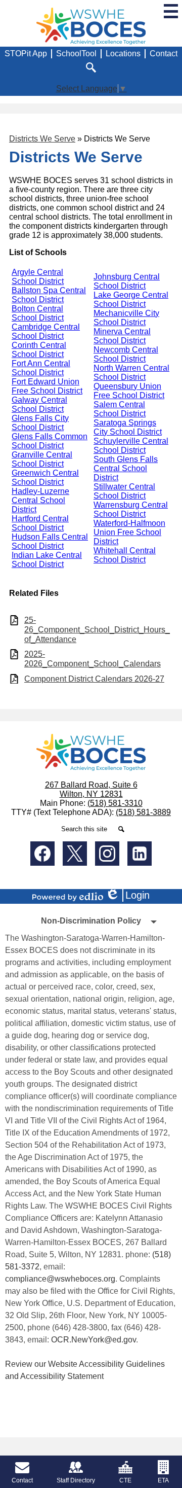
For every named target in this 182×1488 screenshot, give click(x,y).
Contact (163, 53)
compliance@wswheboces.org (60, 1278)
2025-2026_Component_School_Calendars (92, 659)
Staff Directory (76, 1480)
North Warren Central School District (131, 372)
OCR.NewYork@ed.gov (93, 1339)
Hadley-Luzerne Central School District (40, 500)
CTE (125, 1480)
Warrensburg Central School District (131, 509)
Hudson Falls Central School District (50, 541)
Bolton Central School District (38, 313)
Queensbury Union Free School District (129, 391)
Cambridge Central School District (46, 331)
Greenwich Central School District (45, 477)
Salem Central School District (120, 409)
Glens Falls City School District (40, 423)
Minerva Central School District (122, 336)
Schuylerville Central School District (131, 445)
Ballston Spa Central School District (49, 295)
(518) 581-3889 (143, 812)
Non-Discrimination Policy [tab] (91, 920)
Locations (123, 53)
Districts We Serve (42, 138)
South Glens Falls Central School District (126, 468)
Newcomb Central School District (126, 354)
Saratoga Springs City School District (128, 427)
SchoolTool (76, 53)
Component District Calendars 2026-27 (94, 679)
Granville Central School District (42, 459)
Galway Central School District (39, 404)
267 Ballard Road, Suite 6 (91, 785)
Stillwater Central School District (124, 491)
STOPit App (26, 53)
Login (131, 896)
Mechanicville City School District (126, 318)
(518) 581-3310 (115, 803)
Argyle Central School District (38, 277)
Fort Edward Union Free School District (47, 386)
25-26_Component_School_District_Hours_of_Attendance (97, 630)
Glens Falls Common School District (49, 441)
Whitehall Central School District (125, 555)
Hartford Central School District (40, 523)
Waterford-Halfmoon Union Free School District (129, 532)
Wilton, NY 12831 (91, 794)
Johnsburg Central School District (127, 281)
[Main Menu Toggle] (171, 11)
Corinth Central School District (39, 350)
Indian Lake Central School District (47, 560)
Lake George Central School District (131, 299)
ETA (163, 1480)
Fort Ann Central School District (41, 368)
